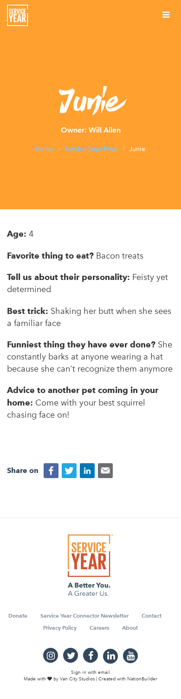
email (104, 672)
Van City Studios (77, 679)
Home (45, 149)
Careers (99, 627)
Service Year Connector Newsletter (84, 615)
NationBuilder (142, 679)
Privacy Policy (60, 627)
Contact (152, 615)
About (130, 627)
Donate (17, 615)
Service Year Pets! (91, 149)
